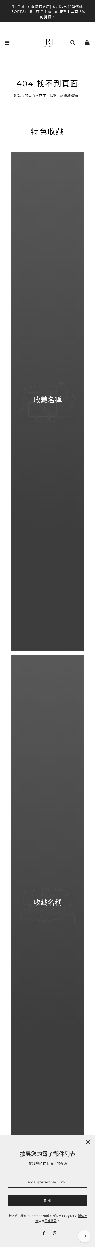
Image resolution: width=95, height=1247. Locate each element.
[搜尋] (72, 42)
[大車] (87, 42)
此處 (60, 95)
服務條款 (51, 1221)
